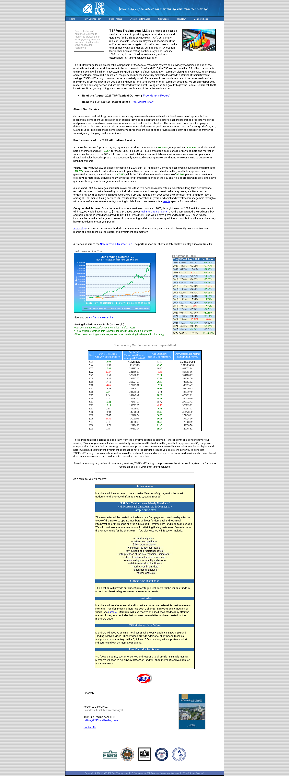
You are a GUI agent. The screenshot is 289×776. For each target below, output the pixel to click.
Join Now (181, 19)
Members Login (201, 19)
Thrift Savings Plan (92, 19)
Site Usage (163, 19)
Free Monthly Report (155, 95)
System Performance (140, 19)
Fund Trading (115, 19)
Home (72, 19)
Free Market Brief (141, 101)
